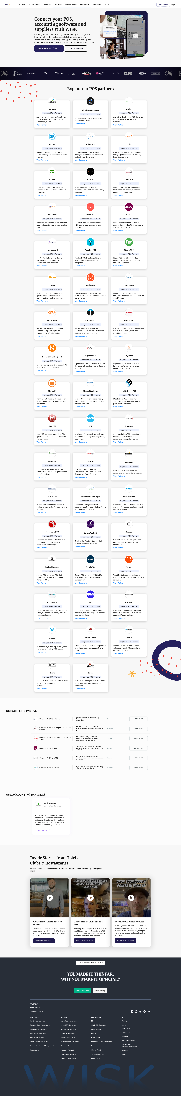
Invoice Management (37, 1021)
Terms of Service (97, 1054)
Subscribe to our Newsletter (101, 1042)
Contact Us (126, 1032)
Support (125, 1036)
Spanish (125, 1050)
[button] (58, 4)
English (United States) (130, 1047)
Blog (92, 1021)
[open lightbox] (49, 897)
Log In (124, 1025)
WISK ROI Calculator (98, 1025)
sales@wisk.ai (35, 1007)
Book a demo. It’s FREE (49, 48)
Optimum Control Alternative (71, 1046)
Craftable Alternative (68, 1033)
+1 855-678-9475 (36, 1012)
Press (93, 1046)
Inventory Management (38, 1029)
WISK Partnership (76, 48)
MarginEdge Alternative (69, 1029)
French (124, 1054)
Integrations (34, 1050)
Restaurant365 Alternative (70, 1042)
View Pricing (100, 991)
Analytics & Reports (37, 1037)
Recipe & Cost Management (40, 1025)
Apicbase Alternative (68, 1050)
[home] (7, 4)
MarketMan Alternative (69, 1021)
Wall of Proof (96, 1050)
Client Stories (96, 1029)
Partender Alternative (68, 1054)
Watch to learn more (43, 941)
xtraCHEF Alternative (68, 1025)
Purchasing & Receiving (38, 1033)
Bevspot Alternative (68, 1037)
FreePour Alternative (68, 1058)
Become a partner (128, 1040)
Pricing (124, 1021)
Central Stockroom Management (42, 1046)
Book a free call (82, 991)
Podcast (94, 1033)
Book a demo (163, 5)
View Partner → (42, 125)
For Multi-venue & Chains (39, 1042)
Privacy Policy (96, 1058)
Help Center (95, 1037)
